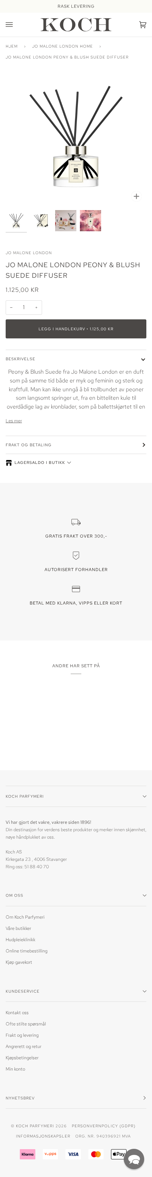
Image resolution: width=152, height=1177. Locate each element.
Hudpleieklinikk (20, 940)
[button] (134, 1159)
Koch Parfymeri (35, 1125)
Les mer (14, 421)
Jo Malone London (29, 252)
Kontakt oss (17, 1013)
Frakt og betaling (29, 444)
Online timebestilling (26, 951)
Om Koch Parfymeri (25, 917)
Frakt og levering (22, 1035)
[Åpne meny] (16, 25)
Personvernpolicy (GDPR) (103, 1125)
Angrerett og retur (23, 1046)
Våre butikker (18, 928)
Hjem (12, 46)
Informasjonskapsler (43, 1136)
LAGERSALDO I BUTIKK (39, 462)
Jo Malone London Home (62, 46)
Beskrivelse (20, 358)
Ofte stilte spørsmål (26, 1024)
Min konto (15, 1069)
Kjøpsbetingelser (22, 1058)
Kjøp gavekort (19, 962)
